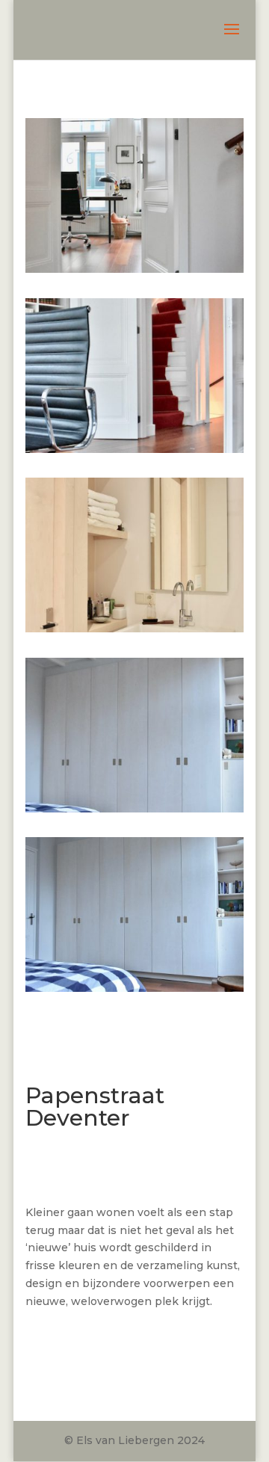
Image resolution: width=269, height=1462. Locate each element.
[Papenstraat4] (134, 808)
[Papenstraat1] (134, 269)
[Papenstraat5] (134, 988)
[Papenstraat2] (134, 449)
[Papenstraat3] (134, 628)
